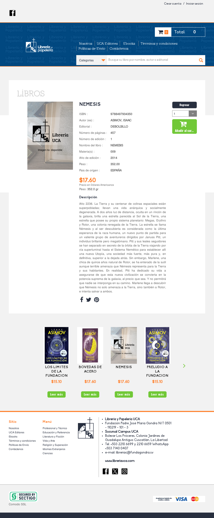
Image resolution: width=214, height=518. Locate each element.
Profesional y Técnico (55, 428)
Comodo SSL (17, 504)
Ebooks (129, 43)
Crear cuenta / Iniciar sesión (183, 3)
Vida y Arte (49, 440)
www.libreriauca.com (120, 461)
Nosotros (85, 43)
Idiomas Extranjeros (54, 449)
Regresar (184, 105)
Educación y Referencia (56, 432)
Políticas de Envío (92, 48)
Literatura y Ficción (53, 436)
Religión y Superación (55, 445)
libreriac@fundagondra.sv (134, 452)
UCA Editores (107, 43)
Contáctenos (119, 48)
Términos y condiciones (159, 43)
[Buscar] (201, 60)
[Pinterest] (96, 300)
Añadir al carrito (185, 131)
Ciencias (48, 453)
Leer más (56, 394)
